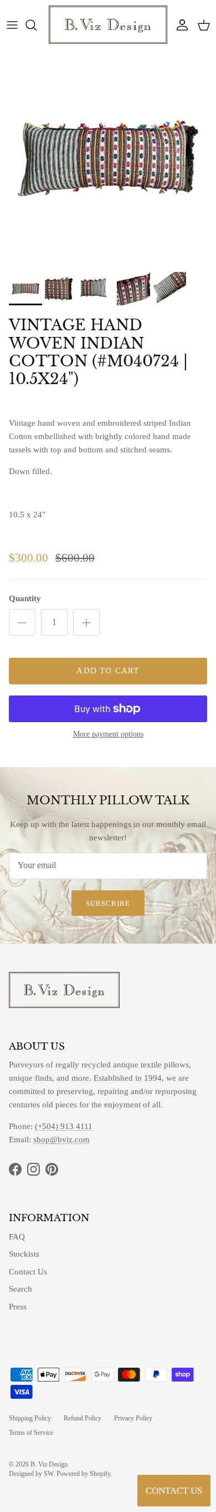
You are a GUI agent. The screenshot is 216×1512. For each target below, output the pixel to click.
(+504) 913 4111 (63, 1126)
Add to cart (107, 670)
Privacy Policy (133, 1418)
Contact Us (28, 1271)
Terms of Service (31, 1433)
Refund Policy (82, 1418)
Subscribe (108, 903)
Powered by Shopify (83, 1474)
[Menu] (12, 25)
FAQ (17, 1236)
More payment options (108, 734)
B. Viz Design (49, 1464)
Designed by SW (31, 1474)
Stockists (24, 1253)
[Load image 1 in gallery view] (108, 158)
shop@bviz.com (61, 1139)
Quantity (25, 598)
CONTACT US (174, 1490)
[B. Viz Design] (108, 25)
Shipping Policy (30, 1418)
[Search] (36, 25)
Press (18, 1306)
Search (20, 1288)
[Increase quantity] (86, 622)
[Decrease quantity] (22, 622)
